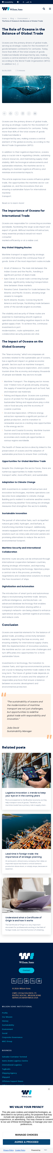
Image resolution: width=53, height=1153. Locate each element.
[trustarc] (45, 1150)
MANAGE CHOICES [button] (26, 1134)
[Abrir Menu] (50, 8)
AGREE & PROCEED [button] (26, 1142)
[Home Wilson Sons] (12, 9)
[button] (49, 1089)
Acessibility (8, 2)
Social (4, 1033)
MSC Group (7, 1041)
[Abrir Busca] (43, 8)
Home (4, 18)
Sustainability (8, 1025)
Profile (5, 1013)
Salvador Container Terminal (14, 1057)
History (5, 1021)
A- (23, 2)
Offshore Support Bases (12, 1081)
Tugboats (6, 1069)
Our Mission (7, 1017)
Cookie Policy (20, 1150)
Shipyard (6, 1077)
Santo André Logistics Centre (15, 1061)
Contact (26, 970)
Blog (12, 18)
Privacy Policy (8, 1150)
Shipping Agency (9, 1073)
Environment (23, 18)
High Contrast (18, 2)
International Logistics (12, 1065)
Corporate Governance (12, 1037)
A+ (31, 2)
